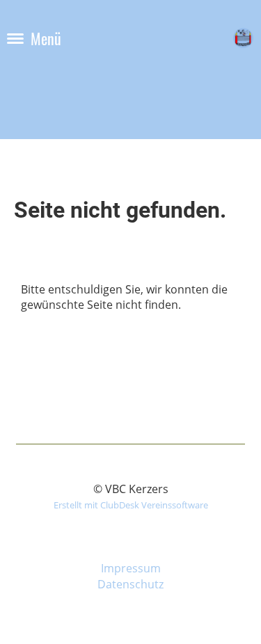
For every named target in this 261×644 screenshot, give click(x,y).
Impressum (131, 568)
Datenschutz (130, 584)
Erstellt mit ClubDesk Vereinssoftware (131, 505)
